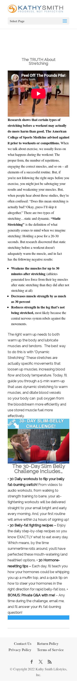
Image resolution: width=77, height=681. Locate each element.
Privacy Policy (20, 649)
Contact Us (22, 643)
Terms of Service (50, 649)
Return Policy (48, 643)
